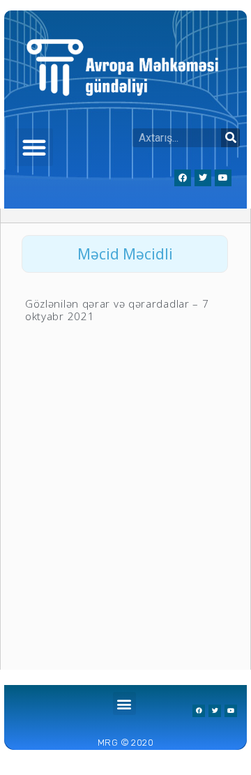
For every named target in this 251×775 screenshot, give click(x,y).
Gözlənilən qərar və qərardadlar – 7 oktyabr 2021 (117, 309)
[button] (34, 147)
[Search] (230, 137)
